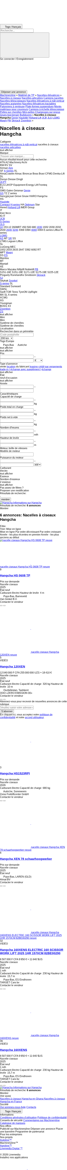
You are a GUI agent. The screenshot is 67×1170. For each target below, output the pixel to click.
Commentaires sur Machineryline (41, 1120)
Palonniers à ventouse (12, 106)
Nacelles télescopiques (13, 101)
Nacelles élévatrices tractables (39, 103)
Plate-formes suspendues (39, 106)
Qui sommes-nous (10, 1107)
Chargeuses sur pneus (47, 112)
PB (9, 120)
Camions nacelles (53, 98)
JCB (44, 117)
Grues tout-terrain (9, 115)
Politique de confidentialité (52, 1117)
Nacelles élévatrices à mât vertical (45, 101)
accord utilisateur (34, 717)
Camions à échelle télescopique (46, 109)
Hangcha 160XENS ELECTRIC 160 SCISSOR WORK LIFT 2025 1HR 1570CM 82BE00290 (31, 951)
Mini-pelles (28, 112)
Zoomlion (26, 120)
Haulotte (23, 117)
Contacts (31, 1107)
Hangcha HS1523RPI (15, 773)
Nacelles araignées (11, 103)
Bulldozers (26, 115)
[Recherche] (24, 45)
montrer (5, 499)
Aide (23, 1107)
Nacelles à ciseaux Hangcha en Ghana (22, 1098)
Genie (14, 117)
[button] (33, 75)
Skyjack (16, 120)
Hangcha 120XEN (12, 666)
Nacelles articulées (32, 98)
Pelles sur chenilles (11, 112)
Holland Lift (35, 117)
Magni (3, 120)
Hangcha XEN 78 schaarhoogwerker (26, 858)
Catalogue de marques (12, 1123)
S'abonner (7, 711)
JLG (49, 117)
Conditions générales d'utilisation (18, 1117)
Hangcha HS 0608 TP (15, 575)
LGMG (56, 117)
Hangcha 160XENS (13, 1050)
